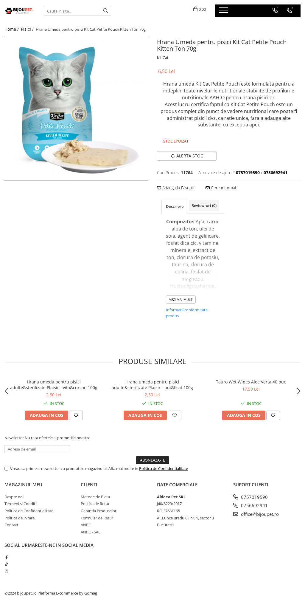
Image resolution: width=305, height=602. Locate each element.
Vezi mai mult (180, 299)
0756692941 (254, 505)
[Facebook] (6, 557)
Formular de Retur (97, 518)
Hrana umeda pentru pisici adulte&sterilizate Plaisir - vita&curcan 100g (53, 384)
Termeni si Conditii (20, 503)
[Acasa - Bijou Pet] (19, 10)
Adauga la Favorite (178, 188)
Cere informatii (224, 188)
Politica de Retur (95, 503)
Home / (12, 29)
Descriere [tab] (174, 206)
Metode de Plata (95, 496)
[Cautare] (105, 11)
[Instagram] (6, 571)
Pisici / (28, 29)
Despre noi (14, 496)
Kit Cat (163, 57)
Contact (11, 524)
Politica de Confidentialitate (163, 468)
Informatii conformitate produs (187, 312)
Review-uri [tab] (204, 205)
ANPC (86, 524)
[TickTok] (6, 564)
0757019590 (254, 497)
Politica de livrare (19, 518)
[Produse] (224, 11)
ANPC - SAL (90, 532)
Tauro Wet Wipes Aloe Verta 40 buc (251, 382)
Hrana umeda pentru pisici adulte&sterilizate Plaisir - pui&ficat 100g (152, 384)
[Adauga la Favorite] (76, 415)
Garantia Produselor (98, 510)
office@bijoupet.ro (259, 514)
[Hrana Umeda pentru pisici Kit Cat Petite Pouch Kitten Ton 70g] (76, 109)
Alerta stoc (189, 156)
